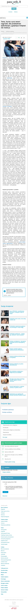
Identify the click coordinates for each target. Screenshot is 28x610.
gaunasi (5, 295)
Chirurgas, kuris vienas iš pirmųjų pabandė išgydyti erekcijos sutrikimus (17, 380)
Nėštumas (3, 514)
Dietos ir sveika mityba (5, 581)
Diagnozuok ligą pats (5, 516)
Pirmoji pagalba (4, 556)
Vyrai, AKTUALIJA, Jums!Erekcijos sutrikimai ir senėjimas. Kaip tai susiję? (17, 312)
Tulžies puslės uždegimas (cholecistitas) (11, 430)
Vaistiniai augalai (4, 544)
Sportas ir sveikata (4, 589)
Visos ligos (5, 437)
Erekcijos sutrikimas (7, 412)
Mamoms (2, 550)
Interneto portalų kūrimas (14, 606)
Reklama (15, 11)
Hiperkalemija (6, 432)
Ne (6, 484)
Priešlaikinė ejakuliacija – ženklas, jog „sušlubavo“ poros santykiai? (17, 334)
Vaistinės (2, 523)
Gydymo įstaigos (4, 521)
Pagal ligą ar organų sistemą (6, 535)
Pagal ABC (3, 509)
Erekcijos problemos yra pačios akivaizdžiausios (16, 364)
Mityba (2, 574)
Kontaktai (10, 11)
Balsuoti (5, 492)
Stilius (2, 594)
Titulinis (2, 31)
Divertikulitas (5, 427)
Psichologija (3, 579)
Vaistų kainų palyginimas (5, 538)
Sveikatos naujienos (10, 31)
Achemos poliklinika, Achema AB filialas (12, 449)
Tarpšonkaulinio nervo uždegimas (10, 425)
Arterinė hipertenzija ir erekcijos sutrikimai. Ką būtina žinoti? (17, 387)
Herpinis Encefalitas (7, 434)
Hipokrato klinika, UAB (9, 452)
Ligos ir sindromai (4, 507)
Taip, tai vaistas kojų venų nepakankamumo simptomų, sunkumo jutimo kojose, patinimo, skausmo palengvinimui (14, 488)
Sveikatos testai (4, 561)
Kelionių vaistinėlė (4, 558)
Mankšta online (4, 572)
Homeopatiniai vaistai (5, 542)
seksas (9, 295)
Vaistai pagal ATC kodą (5, 533)
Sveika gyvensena (4, 568)
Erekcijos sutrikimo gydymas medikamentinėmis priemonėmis (17, 349)
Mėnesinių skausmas (5, 548)
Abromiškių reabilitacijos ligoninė (11, 446)
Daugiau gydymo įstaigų (10, 461)
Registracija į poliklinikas (5, 525)
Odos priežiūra (4, 592)
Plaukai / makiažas (4, 587)
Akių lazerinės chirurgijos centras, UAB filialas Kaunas (14, 455)
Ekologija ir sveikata (4, 583)
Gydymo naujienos (4, 576)
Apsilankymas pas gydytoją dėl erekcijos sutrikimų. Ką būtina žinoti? (18, 395)
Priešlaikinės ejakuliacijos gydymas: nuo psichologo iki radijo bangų (17, 327)
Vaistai (2, 527)
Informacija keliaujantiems (6, 559)
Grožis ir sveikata (4, 585)
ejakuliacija (9, 78)
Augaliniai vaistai (4, 540)
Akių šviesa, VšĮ (8, 459)
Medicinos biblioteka (5, 563)
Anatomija (3, 554)
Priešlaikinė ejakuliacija (8, 57)
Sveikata (2, 547)
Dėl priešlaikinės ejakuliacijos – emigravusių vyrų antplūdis (16, 372)
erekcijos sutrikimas (7, 106)
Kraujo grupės (3, 552)
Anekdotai (3, 565)
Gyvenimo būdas (6, 38)
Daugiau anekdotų (6, 472)
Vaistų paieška (4, 529)
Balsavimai (5, 496)
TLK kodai (3, 513)
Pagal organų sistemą (5, 511)
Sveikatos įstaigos (4, 519)
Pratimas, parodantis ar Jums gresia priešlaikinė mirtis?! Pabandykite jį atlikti (18, 342)
